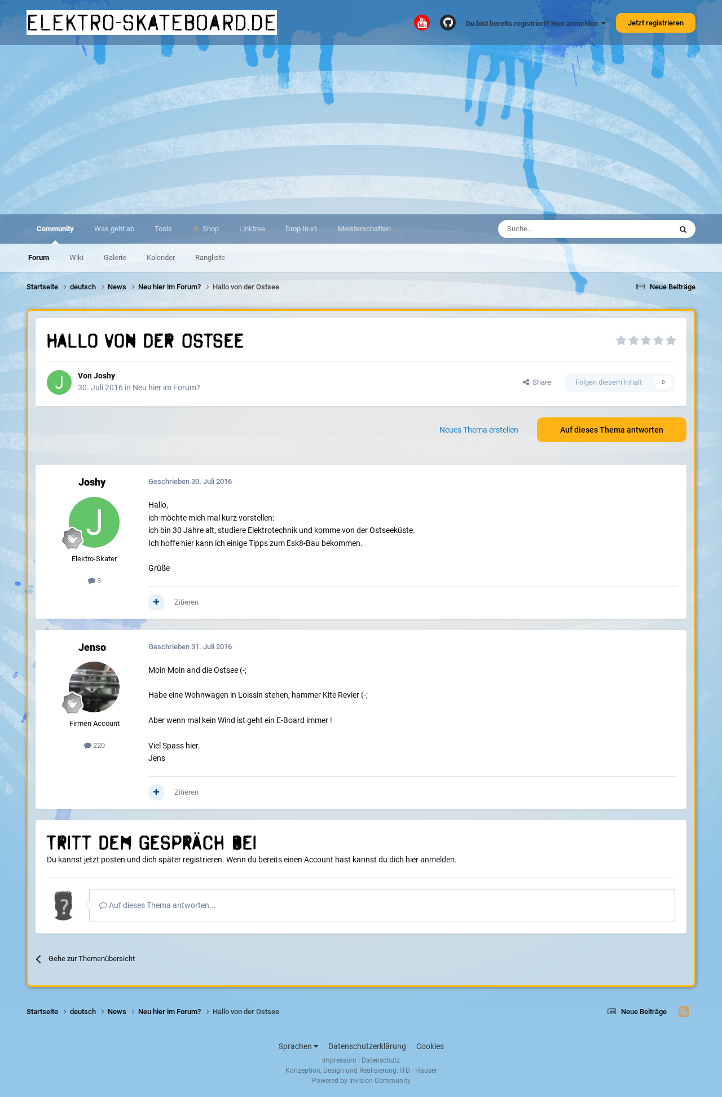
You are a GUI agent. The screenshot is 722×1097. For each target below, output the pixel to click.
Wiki (76, 257)
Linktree (252, 228)
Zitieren (186, 602)
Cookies (430, 1046)
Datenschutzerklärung (367, 1046)
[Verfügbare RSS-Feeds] (683, 1012)
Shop (210, 228)
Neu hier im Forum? (166, 387)
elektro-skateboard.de (152, 22)
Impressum (339, 1060)
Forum (38, 257)
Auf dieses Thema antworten (611, 429)
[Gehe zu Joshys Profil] (59, 382)
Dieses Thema (634, 229)
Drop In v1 (301, 228)
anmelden (437, 859)
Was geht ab (114, 228)
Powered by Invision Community (361, 1081)
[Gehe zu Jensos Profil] (94, 687)
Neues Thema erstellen (478, 429)
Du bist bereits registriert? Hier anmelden (533, 23)
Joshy (104, 375)
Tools (163, 228)
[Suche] (683, 229)
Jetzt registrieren (656, 23)
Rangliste (210, 257)
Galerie (115, 257)
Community (55, 228)
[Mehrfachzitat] (156, 602)
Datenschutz (381, 1060)
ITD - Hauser (418, 1070)
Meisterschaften (364, 228)
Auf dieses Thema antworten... (161, 905)
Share (540, 382)
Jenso (92, 647)
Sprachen (296, 1046)
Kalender (161, 257)
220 (98, 745)
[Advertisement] (361, 130)
